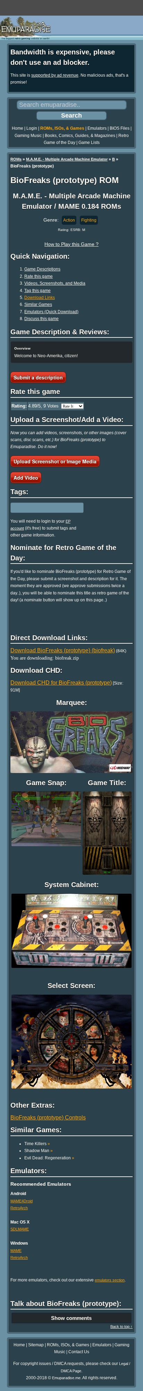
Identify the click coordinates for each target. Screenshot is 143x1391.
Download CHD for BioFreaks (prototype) (61, 683)
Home (17, 128)
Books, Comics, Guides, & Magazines (80, 135)
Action (69, 220)
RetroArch (19, 1208)
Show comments (71, 1318)
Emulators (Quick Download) (51, 311)
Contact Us (78, 1351)
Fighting (88, 220)
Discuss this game (41, 318)
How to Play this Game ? (71, 244)
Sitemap (36, 1344)
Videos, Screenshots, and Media (54, 283)
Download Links (39, 297)
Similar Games (38, 304)
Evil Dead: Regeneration (49, 1158)
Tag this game (37, 290)
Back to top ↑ (121, 1326)
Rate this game (38, 276)
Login (31, 128)
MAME (16, 1250)
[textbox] (40, 507)
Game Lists (89, 142)
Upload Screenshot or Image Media (55, 461)
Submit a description (38, 377)
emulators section (110, 1280)
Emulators (97, 128)
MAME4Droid (21, 1201)
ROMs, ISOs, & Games (62, 128)
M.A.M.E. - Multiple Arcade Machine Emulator (67, 159)
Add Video (26, 477)
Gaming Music (28, 135)
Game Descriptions (42, 269)
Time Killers (37, 1143)
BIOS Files (119, 128)
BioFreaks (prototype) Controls (48, 1117)
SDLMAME (19, 1229)
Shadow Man (38, 1150)
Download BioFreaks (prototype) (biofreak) (62, 650)
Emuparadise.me (66, 1378)
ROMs (16, 159)
